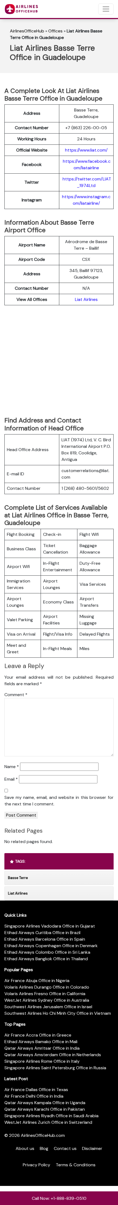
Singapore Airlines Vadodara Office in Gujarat (49, 926)
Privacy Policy (36, 1165)
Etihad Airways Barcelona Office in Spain (44, 939)
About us (25, 1148)
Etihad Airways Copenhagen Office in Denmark (51, 946)
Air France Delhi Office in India (33, 1096)
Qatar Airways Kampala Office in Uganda (44, 1103)
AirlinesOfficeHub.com (43, 1135)
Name (11, 766)
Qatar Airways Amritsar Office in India (42, 1048)
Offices (55, 31)
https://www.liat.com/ (86, 150)
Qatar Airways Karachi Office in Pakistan (44, 1109)
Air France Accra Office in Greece (37, 1035)
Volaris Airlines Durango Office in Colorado (46, 987)
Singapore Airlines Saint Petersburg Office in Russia (55, 1068)
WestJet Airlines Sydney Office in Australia (46, 1000)
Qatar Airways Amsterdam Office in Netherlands (52, 1055)
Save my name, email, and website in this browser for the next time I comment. (59, 801)
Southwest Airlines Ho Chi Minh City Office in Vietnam (57, 1013)
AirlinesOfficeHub (27, 31)
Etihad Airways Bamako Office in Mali (40, 1041)
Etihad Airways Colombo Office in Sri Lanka (47, 952)
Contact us (65, 1148)
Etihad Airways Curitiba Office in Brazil (42, 932)
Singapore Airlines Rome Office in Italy (42, 1061)
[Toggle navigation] (106, 9)
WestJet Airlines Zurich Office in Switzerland (48, 1122)
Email (11, 779)
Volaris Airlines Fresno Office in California (44, 993)
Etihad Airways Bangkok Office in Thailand (46, 959)
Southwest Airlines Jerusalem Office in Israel (48, 1007)
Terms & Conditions (75, 1165)
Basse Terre (18, 877)
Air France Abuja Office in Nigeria (36, 980)
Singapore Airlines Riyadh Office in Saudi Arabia (51, 1116)
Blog (44, 1148)
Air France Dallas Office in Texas (36, 1089)
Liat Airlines (86, 299)
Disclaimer (92, 1148)
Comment (15, 694)
